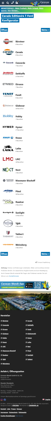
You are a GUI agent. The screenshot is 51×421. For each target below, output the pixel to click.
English (47, 400)
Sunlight (30, 355)
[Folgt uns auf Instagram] (2, 400)
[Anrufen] (12, 2)
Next (28, 347)
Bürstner (5, 321)
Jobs (8, 409)
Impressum (4, 412)
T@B (4, 359)
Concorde (5, 325)
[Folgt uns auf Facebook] (5, 400)
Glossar (19, 409)
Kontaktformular (14, 276)
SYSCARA (15, 405)
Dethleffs (30, 325)
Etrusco (5, 329)
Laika (29, 342)
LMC (4, 347)
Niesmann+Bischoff (9, 351)
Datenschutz (13, 412)
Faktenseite (22, 412)
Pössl (29, 351)
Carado (29, 321)
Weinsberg (6, 364)
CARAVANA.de (33, 405)
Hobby (4, 338)
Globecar (5, 334)
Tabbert (29, 359)
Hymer (29, 338)
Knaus (4, 342)
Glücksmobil (31, 334)
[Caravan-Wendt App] (25, 290)
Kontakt (3, 409)
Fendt (29, 329)
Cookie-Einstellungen (8, 416)
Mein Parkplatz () (18, 3)
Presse (13, 409)
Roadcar (5, 355)
